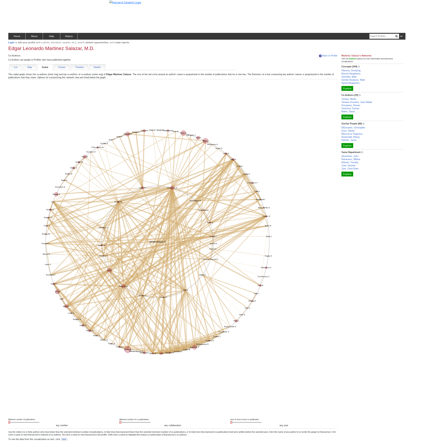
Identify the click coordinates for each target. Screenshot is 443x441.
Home (17, 36)
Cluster (61, 67)
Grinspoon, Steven (350, 105)
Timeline (79, 67)
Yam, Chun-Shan (349, 168)
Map (30, 67)
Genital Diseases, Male (353, 80)
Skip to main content (14, 4)
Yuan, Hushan (348, 165)
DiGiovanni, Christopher (353, 127)
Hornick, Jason (348, 140)
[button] (401, 36)
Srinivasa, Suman (350, 108)
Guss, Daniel (347, 130)
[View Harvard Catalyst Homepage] (125, 2)
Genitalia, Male (348, 76)
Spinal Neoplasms (350, 83)
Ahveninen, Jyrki (349, 156)
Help (51, 36)
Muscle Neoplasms (351, 73)
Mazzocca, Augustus (352, 134)
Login (11, 42)
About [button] (34, 36)
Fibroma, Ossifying (350, 70)
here (64, 439)
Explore (347, 88)
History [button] (69, 36)
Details (97, 67)
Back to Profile (329, 55)
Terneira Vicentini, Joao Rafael (356, 102)
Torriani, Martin (348, 99)
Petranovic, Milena (350, 159)
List (15, 67)
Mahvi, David (348, 111)
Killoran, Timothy (349, 162)
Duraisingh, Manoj (350, 137)
